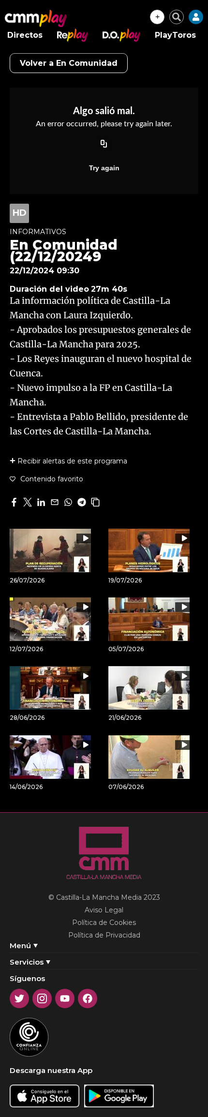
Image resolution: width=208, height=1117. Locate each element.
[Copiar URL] (104, 144)
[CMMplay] (36, 18)
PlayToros (175, 35)
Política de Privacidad (104, 935)
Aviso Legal (104, 910)
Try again (104, 168)
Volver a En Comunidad (69, 63)
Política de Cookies (104, 922)
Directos (25, 35)
